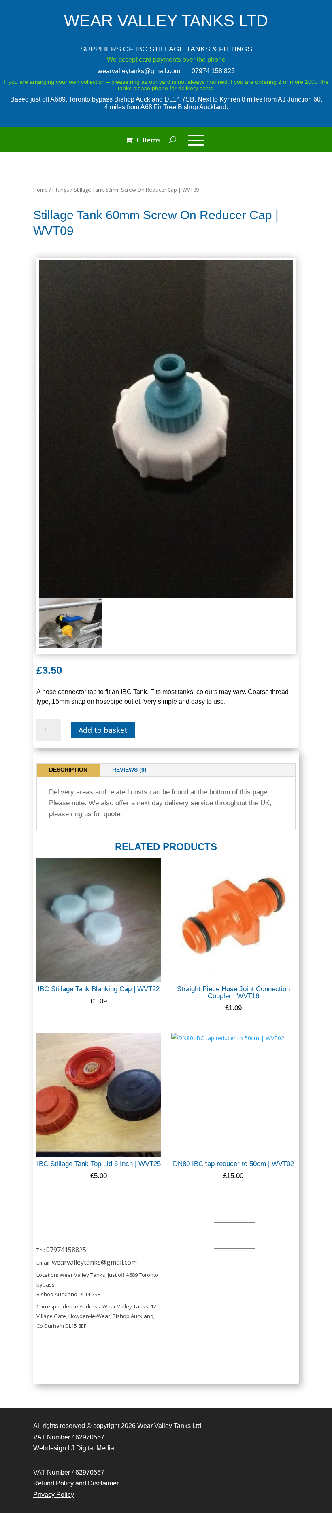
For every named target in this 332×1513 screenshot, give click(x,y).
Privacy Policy (53, 1494)
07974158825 (66, 1249)
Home (40, 189)
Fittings (60, 189)
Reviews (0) (129, 769)
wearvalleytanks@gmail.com (139, 71)
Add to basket (103, 730)
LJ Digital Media (91, 1448)
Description (68, 769)
